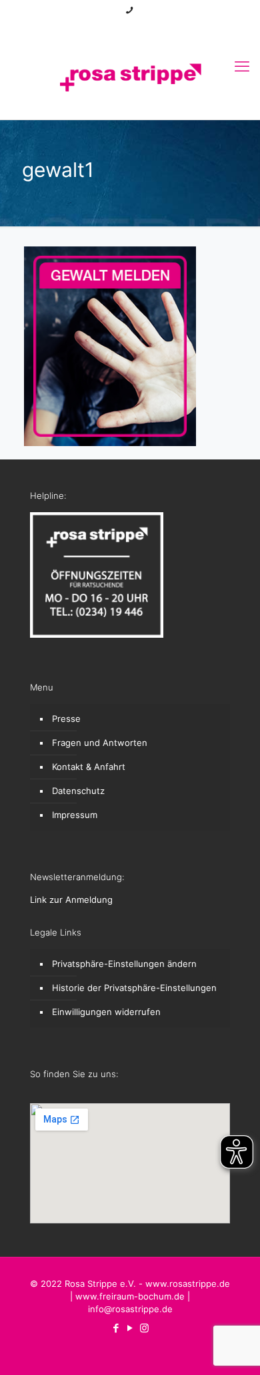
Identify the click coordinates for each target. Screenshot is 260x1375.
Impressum (74, 814)
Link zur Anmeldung (71, 899)
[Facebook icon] (114, 27)
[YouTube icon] (130, 27)
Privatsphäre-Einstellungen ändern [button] (124, 963)
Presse (66, 718)
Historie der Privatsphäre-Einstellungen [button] (134, 987)
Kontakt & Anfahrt (88, 766)
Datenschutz (78, 790)
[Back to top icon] (233, 1348)
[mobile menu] (242, 66)
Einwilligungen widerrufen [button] (106, 1011)
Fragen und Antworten (99, 742)
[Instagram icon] (147, 27)
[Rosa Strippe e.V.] (130, 76)
